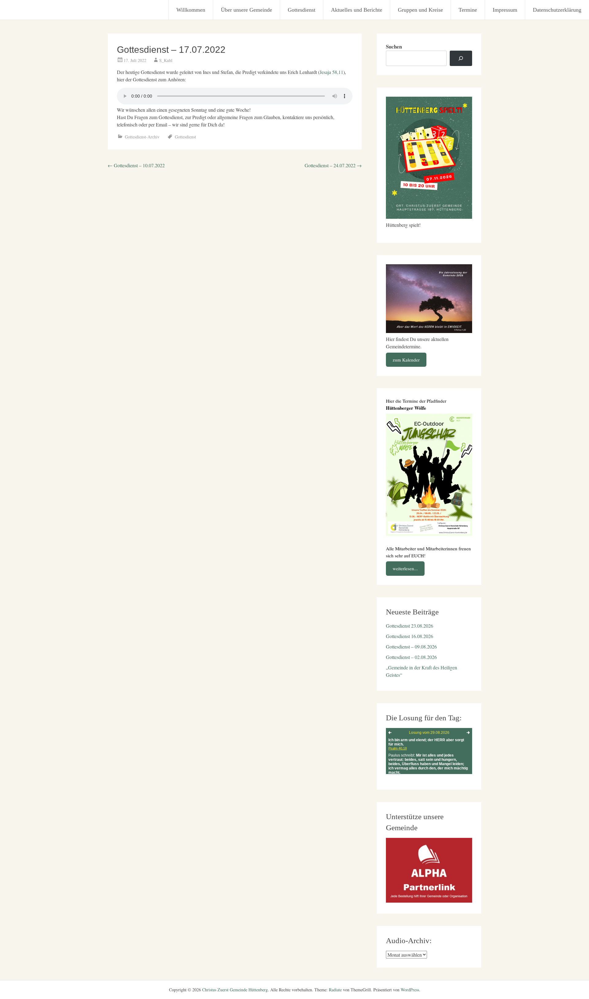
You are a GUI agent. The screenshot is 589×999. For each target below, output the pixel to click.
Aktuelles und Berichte (356, 10)
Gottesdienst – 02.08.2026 (411, 657)
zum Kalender (406, 360)
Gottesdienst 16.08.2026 (409, 636)
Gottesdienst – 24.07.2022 (333, 165)
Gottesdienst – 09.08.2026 (411, 646)
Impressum (505, 10)
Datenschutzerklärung (557, 10)
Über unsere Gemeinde (246, 10)
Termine (468, 10)
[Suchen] (461, 58)
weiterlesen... (405, 568)
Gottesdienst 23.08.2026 (409, 625)
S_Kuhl (165, 60)
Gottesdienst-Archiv (142, 137)
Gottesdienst (301, 10)
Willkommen (190, 10)
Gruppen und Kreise (420, 10)
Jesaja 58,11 (331, 72)
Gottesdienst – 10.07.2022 (136, 165)
